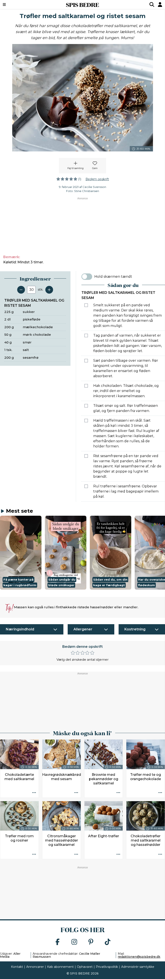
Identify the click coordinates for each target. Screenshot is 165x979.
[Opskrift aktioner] (34, 793)
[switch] (86, 276)
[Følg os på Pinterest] (91, 942)
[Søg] (152, 4)
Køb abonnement (60, 967)
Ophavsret (85, 967)
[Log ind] (160, 4)
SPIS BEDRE (82, 4)
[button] (20, 552)
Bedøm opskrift (97, 179)
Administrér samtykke (137, 967)
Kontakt (17, 967)
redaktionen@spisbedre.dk (139, 957)
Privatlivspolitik (107, 967)
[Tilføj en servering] (49, 290)
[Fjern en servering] (21, 290)
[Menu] (18, 4)
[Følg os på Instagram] (74, 942)
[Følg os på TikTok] (108, 942)
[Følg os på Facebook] (57, 942)
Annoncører (35, 967)
